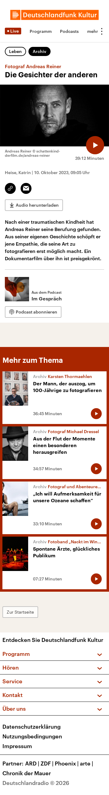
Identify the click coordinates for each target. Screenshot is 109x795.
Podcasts (69, 31)
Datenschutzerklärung (31, 726)
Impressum (17, 746)
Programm (41, 31)
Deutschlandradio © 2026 (35, 782)
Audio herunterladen (37, 205)
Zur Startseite (20, 612)
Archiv (39, 51)
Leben (15, 51)
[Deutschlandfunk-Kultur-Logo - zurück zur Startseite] (54, 15)
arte (86, 763)
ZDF (47, 763)
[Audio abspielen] (95, 145)
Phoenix (67, 763)
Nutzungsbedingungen (32, 736)
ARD (32, 763)
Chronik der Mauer (26, 773)
